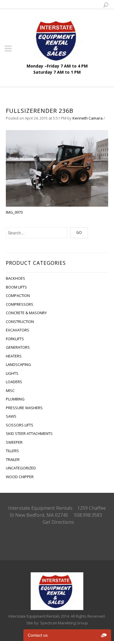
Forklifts (15, 338)
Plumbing (15, 399)
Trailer (13, 459)
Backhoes (15, 278)
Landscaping (18, 364)
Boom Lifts (16, 287)
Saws (11, 416)
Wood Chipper (20, 476)
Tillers (12, 450)
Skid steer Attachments (29, 433)
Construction (20, 321)
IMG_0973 (14, 212)
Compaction (18, 295)
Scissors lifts (19, 425)
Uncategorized (21, 468)
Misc (10, 390)
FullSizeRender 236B (39, 111)
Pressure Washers (24, 407)
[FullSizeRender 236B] (57, 168)
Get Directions (58, 522)
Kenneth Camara (87, 118)
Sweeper (14, 442)
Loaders (14, 381)
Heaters (14, 356)
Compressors (19, 304)
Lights (12, 373)
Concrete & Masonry (26, 312)
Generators (18, 347)
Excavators (17, 330)
